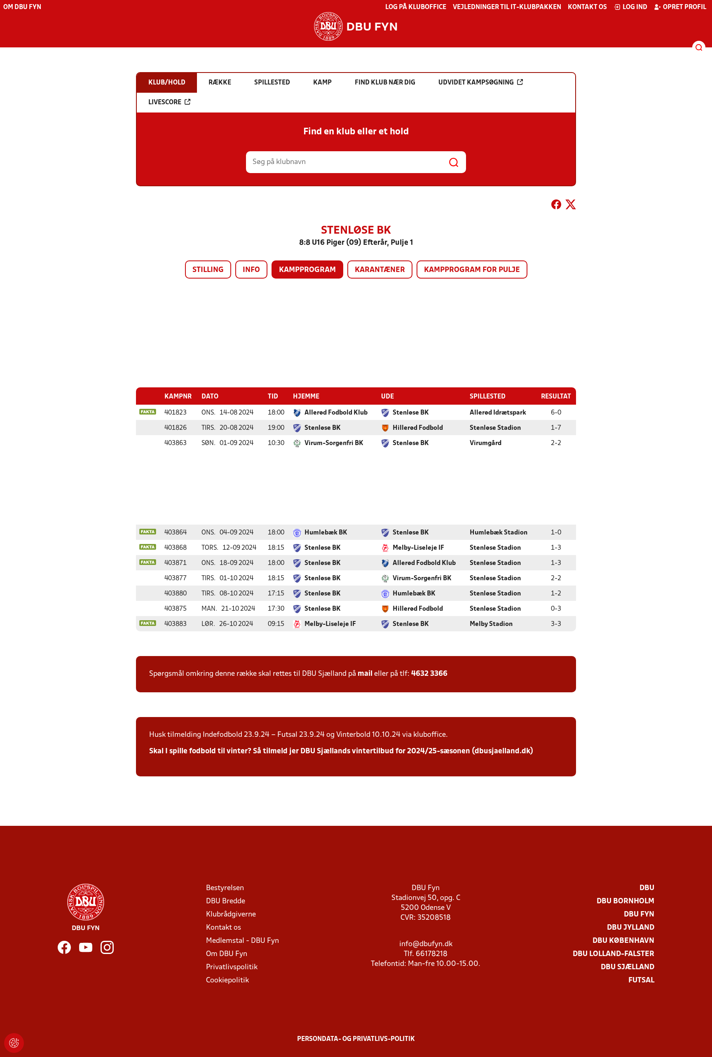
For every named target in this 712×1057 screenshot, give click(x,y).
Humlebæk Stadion (498, 533)
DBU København (623, 941)
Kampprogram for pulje (472, 270)
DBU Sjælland (627, 967)
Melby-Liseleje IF (418, 548)
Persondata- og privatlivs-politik (356, 1039)
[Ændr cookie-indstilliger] (14, 1043)
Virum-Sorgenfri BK (333, 443)
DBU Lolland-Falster (613, 954)
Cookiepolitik (227, 980)
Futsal (641, 980)
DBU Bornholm (625, 901)
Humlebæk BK (325, 533)
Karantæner (380, 270)
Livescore (164, 102)
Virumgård (485, 443)
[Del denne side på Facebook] (556, 206)
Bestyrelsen (225, 888)
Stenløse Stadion (495, 428)
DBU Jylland (630, 927)
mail (365, 673)
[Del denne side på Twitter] (570, 206)
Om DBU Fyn (22, 7)
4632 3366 (429, 673)
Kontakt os (587, 7)
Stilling (208, 270)
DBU (646, 888)
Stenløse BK (411, 413)
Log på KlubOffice (415, 7)
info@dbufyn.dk (425, 944)
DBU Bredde (225, 901)
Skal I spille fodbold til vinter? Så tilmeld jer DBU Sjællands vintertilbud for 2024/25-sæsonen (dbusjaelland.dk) (341, 751)
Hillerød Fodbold (418, 428)
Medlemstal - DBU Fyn (242, 941)
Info (251, 270)
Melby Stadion (491, 624)
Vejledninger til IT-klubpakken (507, 7)
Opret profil (684, 7)
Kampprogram (307, 270)
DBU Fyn (639, 914)
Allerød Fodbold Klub (336, 413)
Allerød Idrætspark (498, 413)
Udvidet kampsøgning (476, 83)
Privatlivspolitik (232, 967)
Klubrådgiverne (231, 914)
